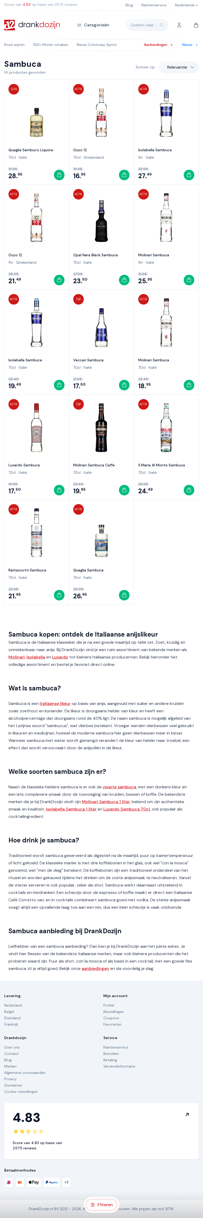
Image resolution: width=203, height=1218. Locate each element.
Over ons (12, 1047)
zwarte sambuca (119, 787)
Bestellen (111, 1053)
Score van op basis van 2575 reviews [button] (40, 4)
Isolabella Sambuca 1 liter (71, 809)
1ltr (140, 157)
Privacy (10, 1079)
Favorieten (112, 1024)
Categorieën (96, 25)
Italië (23, 157)
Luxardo (60, 657)
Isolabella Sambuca (155, 150)
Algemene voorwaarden (24, 1072)
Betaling (110, 1060)
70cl (12, 157)
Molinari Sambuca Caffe (94, 465)
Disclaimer (13, 1085)
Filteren (105, 1204)
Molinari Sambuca (153, 255)
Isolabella (35, 657)
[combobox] (179, 67)
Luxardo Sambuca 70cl (126, 809)
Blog (8, 1060)
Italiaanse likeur (55, 703)
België (9, 1011)
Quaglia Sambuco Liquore (30, 150)
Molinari (16, 657)
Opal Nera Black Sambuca (95, 255)
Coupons (111, 1018)
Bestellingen (113, 1011)
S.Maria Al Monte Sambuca (161, 465)
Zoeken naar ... (144, 25)
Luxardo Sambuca (24, 465)
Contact (11, 1053)
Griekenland (94, 157)
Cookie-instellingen (21, 1091)
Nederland (13, 1005)
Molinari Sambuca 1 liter (106, 801)
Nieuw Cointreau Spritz (97, 44)
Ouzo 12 (80, 150)
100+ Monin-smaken (50, 44)
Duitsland (12, 1018)
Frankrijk (11, 1024)
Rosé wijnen (14, 44)
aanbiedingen (95, 968)
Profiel (108, 1005)
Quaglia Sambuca (88, 570)
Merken (10, 1066)
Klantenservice (115, 1047)
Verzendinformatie (119, 1066)
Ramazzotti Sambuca (27, 570)
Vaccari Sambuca (88, 360)
